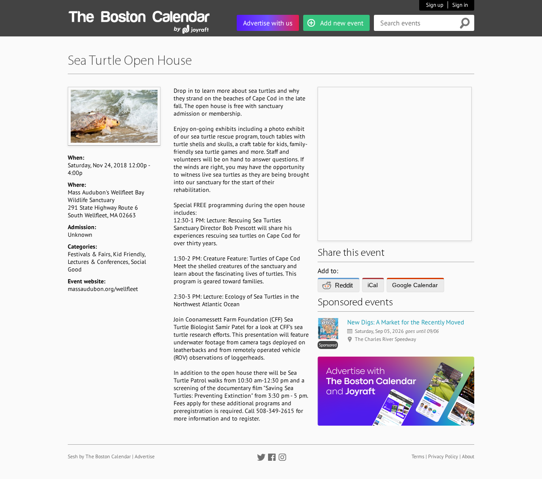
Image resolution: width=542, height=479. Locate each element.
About (468, 456)
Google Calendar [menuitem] (415, 285)
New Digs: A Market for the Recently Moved (405, 322)
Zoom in (113, 116)
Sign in (460, 4)
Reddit (344, 285)
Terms (418, 456)
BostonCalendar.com (139, 15)
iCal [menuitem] (373, 285)
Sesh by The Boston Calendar (99, 456)
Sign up (434, 4)
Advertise (145, 456)
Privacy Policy (443, 456)
